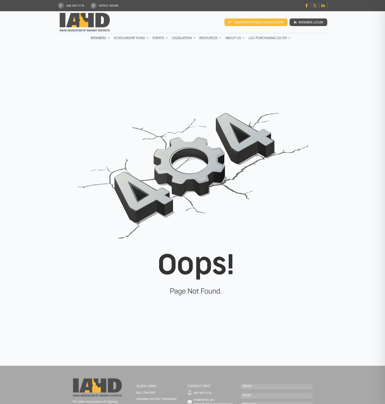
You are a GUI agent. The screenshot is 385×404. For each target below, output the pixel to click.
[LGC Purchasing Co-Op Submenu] (290, 38)
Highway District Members (156, 399)
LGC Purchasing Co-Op (268, 38)
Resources (208, 38)
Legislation (182, 38)
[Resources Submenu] (220, 38)
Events (158, 38)
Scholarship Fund (129, 38)
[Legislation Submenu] (194, 38)
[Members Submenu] (109, 38)
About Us (233, 38)
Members (98, 38)
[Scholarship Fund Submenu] (148, 38)
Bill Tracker (145, 392)
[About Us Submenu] (244, 38)
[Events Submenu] (167, 38)
